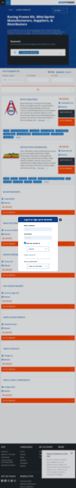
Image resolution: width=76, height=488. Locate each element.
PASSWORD (28, 234)
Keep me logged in (33, 243)
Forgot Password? (30, 255)
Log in (31, 249)
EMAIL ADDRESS (29, 225)
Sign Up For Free (35, 266)
